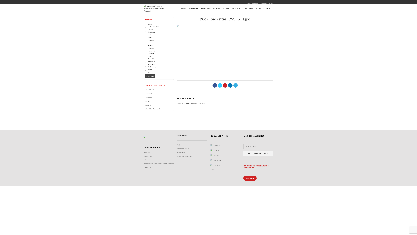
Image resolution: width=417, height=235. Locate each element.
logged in (189, 104)
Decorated (148, 93)
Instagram (217, 160)
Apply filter (150, 76)
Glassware (148, 97)
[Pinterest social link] (150, 2)
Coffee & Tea (149, 89)
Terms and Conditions (184, 156)
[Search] (272, 8)
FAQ (178, 145)
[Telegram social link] (155, 2)
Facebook (216, 146)
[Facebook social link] (145, 2)
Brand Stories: (149, 163)
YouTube (216, 165)
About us (147, 152)
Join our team (148, 160)
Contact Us (148, 156)
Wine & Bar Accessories (153, 109)
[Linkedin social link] (152, 2)
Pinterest (216, 155)
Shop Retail (250, 178)
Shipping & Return (183, 148)
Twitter (216, 150)
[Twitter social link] (147, 2)
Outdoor (148, 105)
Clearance (147, 167)
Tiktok (212, 170)
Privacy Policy (181, 152)
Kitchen (147, 101)
